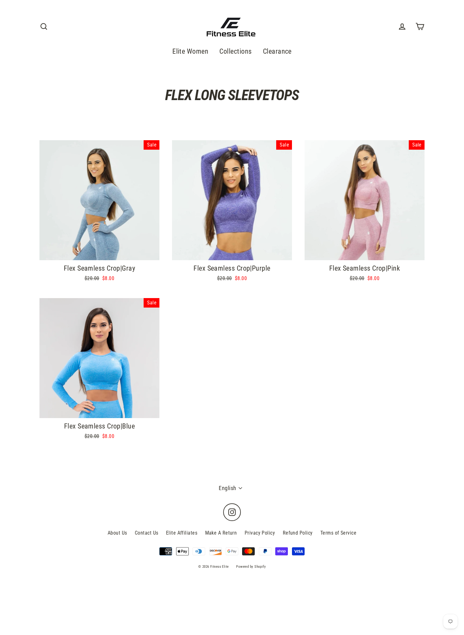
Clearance (277, 51)
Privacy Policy (260, 533)
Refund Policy (298, 533)
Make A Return (221, 533)
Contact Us (146, 533)
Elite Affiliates (181, 533)
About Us (117, 533)
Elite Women (190, 51)
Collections (235, 51)
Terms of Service (338, 533)
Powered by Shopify (251, 567)
